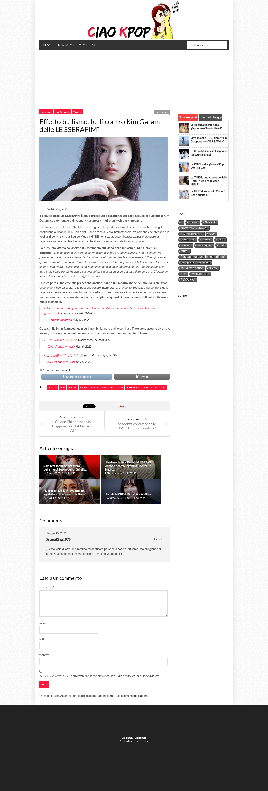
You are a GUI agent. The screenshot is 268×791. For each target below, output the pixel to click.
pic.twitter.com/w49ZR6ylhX (77, 313)
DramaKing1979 (58, 539)
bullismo (72, 387)
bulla (62, 387)
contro (83, 387)
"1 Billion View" (188, 239)
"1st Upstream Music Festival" (195, 262)
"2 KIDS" (213, 268)
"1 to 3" (221, 239)
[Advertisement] (134, 79)
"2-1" (183, 274)
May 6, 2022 (81, 319)
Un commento (162, 112)
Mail (42, 639)
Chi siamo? (127, 737)
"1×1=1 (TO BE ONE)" (192, 268)
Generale (46, 112)
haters (104, 387)
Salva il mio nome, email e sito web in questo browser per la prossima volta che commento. (99, 676)
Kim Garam (117, 387)
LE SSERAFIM (133, 387)
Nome (43, 623)
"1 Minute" (206, 239)
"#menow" (193, 222)
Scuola (154, 387)
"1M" (222, 245)
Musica (61, 45)
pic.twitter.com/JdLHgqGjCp (92, 339)
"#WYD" (210, 222)
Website (44, 655)
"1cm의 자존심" (204, 245)
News (46, 44)
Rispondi (158, 539)
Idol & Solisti (62, 112)
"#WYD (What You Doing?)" (194, 228)
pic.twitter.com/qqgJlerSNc (101, 355)
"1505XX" (188, 279)
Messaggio (46, 587)
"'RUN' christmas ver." (191, 234)
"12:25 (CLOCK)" (200, 274)
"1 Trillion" (186, 245)
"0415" (212, 234)
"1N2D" (184, 251)
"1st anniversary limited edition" (203, 256)
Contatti (97, 44)
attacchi (53, 387)
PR (41, 209)
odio (145, 387)
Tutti (163, 387)
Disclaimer (140, 737)
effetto (94, 387)
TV (77, 45)
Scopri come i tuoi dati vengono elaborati (123, 695)
